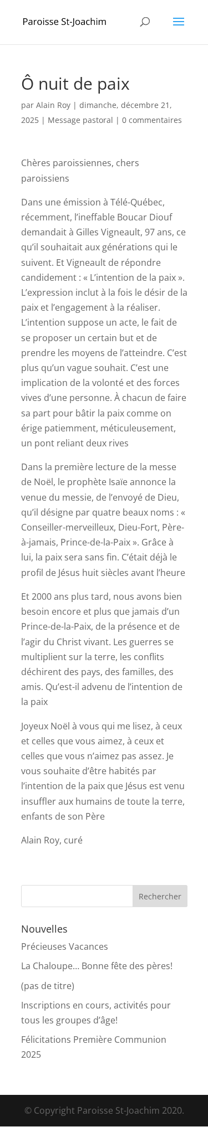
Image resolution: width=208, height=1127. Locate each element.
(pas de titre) (47, 986)
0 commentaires (152, 120)
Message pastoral (80, 120)
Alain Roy (53, 105)
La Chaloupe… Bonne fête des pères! (97, 966)
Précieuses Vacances (64, 946)
